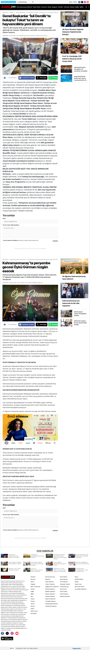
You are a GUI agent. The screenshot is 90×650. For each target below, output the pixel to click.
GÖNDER (55, 241)
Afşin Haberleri (49, 581)
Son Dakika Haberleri (80, 589)
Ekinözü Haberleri (50, 589)
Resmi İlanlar (63, 577)
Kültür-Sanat (34, 611)
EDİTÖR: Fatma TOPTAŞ (25, 282)
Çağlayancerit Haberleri (52, 586)
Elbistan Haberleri (50, 591)
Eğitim (32, 594)
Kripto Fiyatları (64, 594)
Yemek (32, 603)
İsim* (4, 218)
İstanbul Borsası (64, 586)
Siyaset (33, 589)
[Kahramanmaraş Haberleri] (74, 19)
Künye (70, 2)
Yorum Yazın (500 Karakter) (11, 225)
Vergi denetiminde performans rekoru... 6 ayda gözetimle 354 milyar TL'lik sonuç (80, 78)
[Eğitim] (74, 290)
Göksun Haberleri (50, 594)
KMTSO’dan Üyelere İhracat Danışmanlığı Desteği (80, 322)
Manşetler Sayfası (65, 584)
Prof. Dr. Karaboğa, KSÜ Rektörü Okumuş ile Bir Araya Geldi (72, 58)
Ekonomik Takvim (79, 586)
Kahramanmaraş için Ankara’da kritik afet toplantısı (71, 303)
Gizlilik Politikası (79, 579)
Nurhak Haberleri (50, 596)
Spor (32, 596)
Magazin (33, 584)
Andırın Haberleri (50, 584)
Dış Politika (34, 613)
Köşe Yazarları (64, 579)
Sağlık (32, 591)
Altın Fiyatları (63, 591)
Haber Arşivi (78, 584)
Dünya (32, 581)
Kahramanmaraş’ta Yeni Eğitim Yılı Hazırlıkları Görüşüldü (80, 69)
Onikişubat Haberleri (51, 606)
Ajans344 (5, 12)
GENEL (12, 12)
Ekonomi (33, 579)
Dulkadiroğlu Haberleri (51, 603)
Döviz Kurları (63, 589)
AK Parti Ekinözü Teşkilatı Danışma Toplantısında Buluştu (72, 32)
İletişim (75, 2)
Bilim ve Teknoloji (35, 586)
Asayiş (32, 599)
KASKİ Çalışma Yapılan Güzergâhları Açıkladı (80, 313)
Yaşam (32, 608)
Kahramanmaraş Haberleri (18, 259)
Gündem (33, 577)
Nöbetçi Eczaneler (65, 596)
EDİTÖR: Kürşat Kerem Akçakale (27, 35)
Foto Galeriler (64, 581)
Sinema (33, 606)
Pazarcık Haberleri (50, 599)
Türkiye (33, 601)
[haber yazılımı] (77, 648)
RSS (12, 648)
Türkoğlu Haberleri (50, 601)
